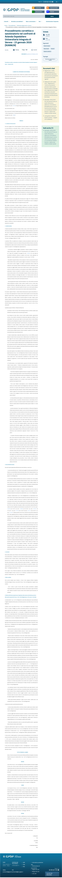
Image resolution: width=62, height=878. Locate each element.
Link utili (34, 873)
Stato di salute (47, 46)
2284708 (8, 508)
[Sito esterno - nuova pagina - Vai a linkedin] (49, 870)
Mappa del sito (35, 871)
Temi (40, 21)
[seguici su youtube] (47, 1)
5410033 (11, 512)
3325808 (21, 508)
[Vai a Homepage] (12, 858)
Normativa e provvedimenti (17, 21)
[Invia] (52, 16)
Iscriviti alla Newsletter (49, 874)
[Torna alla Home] (16, 9)
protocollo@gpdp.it (7, 872)
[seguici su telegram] (49, 1)
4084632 (28, 253)
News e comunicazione (31, 21)
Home (5, 25)
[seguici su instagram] (45, 1)
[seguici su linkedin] (44, 1)
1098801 (14, 115)
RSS (24, 866)
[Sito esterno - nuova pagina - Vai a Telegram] (55, 870)
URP (24, 862)
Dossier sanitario (47, 51)
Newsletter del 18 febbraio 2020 (32, 54)
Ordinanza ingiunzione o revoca (24, 25)
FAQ (24, 864)
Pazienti (52, 48)
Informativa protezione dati (37, 863)
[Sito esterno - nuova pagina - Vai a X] (56, 870)
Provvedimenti (12, 25)
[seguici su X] (50, 1)
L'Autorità (6, 21)
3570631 (34, 508)
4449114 (29, 510)
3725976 (17, 510)
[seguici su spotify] (52, 1)
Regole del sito (35, 869)
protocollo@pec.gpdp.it (17, 872)
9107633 (14, 105)
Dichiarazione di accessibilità (35, 867)
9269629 (48, 36)
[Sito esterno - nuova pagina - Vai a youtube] (53, 870)
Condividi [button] (35, 50)
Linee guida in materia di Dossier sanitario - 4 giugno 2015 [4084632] (51, 117)
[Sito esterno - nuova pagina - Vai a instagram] (51, 870)
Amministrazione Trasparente (52, 21)
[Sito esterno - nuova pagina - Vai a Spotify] (58, 870)
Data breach (46, 48)
